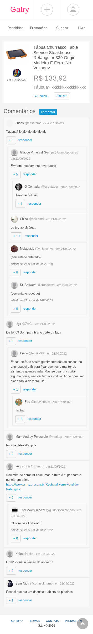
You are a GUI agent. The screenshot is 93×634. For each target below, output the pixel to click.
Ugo (24, 324)
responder (25, 140)
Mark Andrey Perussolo (38, 436)
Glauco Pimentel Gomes (48, 152)
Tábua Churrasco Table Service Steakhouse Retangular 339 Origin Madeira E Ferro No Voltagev (55, 57)
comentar (48, 112)
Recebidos (15, 28)
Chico (31, 219)
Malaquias (36, 248)
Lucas (28, 123)
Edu (37, 402)
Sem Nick (33, 583)
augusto (29, 466)
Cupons (62, 28)
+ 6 (11, 140)
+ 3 (20, 419)
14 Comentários (41, 96)
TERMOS (34, 621)
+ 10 (16, 236)
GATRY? (17, 621)
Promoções (38, 28)
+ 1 (20, 204)
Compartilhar (47, 9)
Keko (24, 554)
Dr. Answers (37, 285)
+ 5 (15, 174)
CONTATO (52, 621)
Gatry (19, 9)
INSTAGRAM (73, 621)
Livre (81, 28)
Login (73, 9)
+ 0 (15, 272)
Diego (32, 353)
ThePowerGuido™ (47, 510)
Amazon (62, 96)
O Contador (41, 186)
